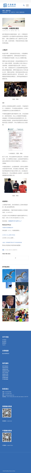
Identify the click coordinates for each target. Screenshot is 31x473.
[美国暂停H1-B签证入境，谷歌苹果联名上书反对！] (21, 275)
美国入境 (10, 249)
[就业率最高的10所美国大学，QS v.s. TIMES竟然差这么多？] (8, 315)
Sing (18, 30)
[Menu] (27, 5)
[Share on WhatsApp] (15, 258)
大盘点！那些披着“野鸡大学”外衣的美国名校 (12, 242)
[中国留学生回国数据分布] (8, 285)
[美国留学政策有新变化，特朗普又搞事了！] (8, 301)
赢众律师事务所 (5, 353)
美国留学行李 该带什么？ (15, 221)
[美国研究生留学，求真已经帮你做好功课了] (21, 301)
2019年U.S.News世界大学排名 (8, 235)
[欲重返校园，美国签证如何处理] (21, 315)
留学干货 (12, 30)
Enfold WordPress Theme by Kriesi (9, 470)
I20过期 (6, 249)
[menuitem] (23, 5)
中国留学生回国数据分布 (7, 227)
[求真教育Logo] (12, 5)
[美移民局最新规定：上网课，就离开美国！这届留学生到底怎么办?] (8, 275)
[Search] (23, 5)
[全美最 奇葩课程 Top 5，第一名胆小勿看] (21, 288)
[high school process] (13, 22)
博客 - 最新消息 (6, 10)
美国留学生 (15, 249)
